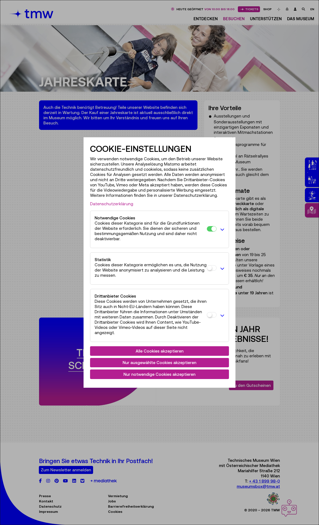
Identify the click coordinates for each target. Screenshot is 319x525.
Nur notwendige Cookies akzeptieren (159, 374)
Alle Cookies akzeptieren (160, 351)
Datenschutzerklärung (111, 203)
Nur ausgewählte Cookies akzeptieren (159, 362)
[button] (221, 229)
